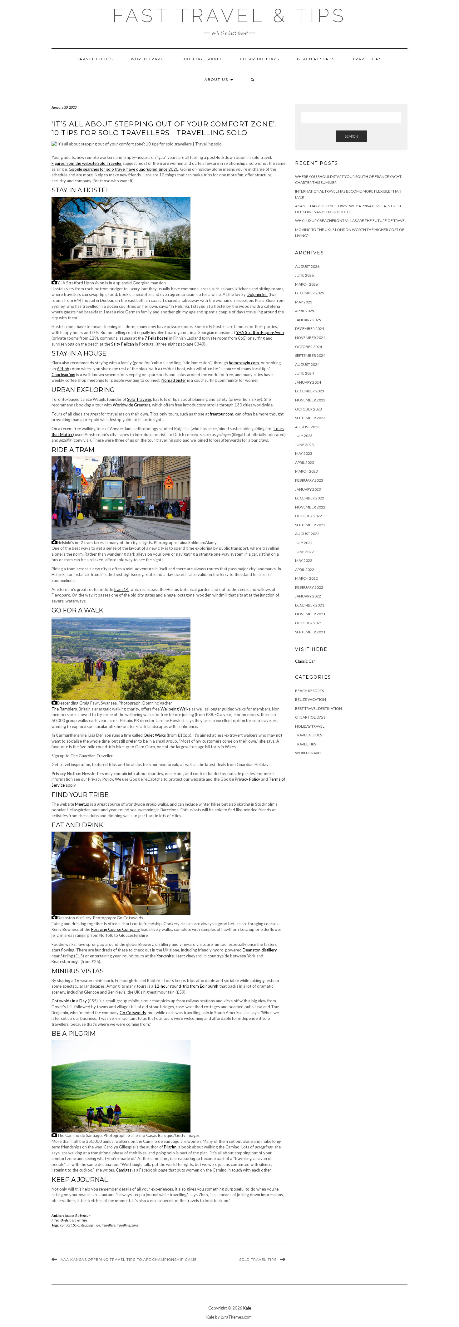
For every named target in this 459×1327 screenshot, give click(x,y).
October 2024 (308, 346)
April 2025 (304, 310)
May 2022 (303, 560)
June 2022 (304, 551)
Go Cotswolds (133, 1012)
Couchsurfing (63, 374)
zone (134, 1225)
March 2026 (306, 284)
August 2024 (307, 364)
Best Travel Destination (318, 708)
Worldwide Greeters (131, 404)
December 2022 (309, 498)
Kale (247, 1307)
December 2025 (309, 293)
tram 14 (121, 589)
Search (351, 136)
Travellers (108, 1225)
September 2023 (310, 417)
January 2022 (308, 596)
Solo (76, 1225)
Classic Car (305, 661)
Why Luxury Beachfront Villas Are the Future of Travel (351, 220)
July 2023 (304, 435)
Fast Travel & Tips (229, 16)
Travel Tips (367, 59)
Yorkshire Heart (170, 955)
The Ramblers (64, 708)
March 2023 (306, 471)
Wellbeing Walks (175, 708)
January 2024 (308, 382)
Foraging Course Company (115, 929)
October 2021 (308, 623)
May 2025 (303, 302)
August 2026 (307, 266)
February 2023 (309, 480)
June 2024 (304, 373)
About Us (217, 79)
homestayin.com (244, 362)
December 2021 (309, 605)
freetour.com (221, 413)
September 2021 (310, 632)
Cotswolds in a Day (69, 1000)
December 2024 (309, 328)
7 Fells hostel (156, 338)
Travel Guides (95, 59)
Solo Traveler (139, 399)
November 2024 (310, 337)
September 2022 (310, 525)
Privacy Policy (247, 779)
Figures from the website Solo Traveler (87, 163)
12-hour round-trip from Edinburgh (186, 986)
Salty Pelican (122, 344)
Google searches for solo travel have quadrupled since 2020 (123, 169)
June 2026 (304, 275)
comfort (66, 1225)
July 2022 (304, 542)
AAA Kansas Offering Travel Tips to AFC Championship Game (129, 1259)
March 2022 (306, 578)
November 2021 (310, 614)
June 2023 (304, 444)
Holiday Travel (203, 59)
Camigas (123, 1169)
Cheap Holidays (259, 59)
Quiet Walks (155, 735)
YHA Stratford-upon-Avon (260, 332)
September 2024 (310, 355)
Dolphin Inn (257, 294)
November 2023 (310, 400)
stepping (87, 1225)
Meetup (82, 804)
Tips (97, 1225)
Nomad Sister (173, 380)
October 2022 (308, 516)
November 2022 (310, 507)
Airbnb (63, 368)
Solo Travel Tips (258, 1259)
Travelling (123, 1225)
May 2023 (303, 453)
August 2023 (307, 427)
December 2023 (309, 391)
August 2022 (307, 533)
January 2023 (308, 489)
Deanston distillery (260, 949)
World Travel (148, 59)
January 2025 (308, 319)
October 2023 (308, 409)
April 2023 (304, 462)
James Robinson (78, 1215)
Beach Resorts (316, 59)
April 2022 (304, 569)
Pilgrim (170, 1146)
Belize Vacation (310, 699)
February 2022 (309, 587)
